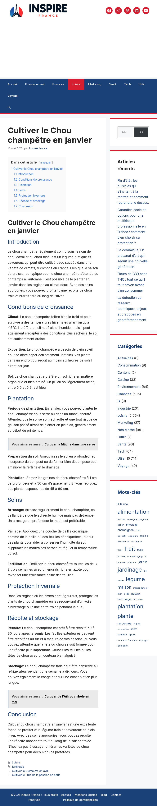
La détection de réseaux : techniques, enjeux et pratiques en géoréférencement (132, 309)
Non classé (126, 430)
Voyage (13, 96)
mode (126, 594)
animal (121, 519)
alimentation (134, 511)
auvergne (132, 519)
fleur (120, 550)
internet (122, 562)
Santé (112, 84)
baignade (143, 519)
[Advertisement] (78, 50)
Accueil (12, 84)
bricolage (131, 524)
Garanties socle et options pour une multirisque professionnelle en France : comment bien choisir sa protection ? (132, 226)
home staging (135, 556)
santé (134, 628)
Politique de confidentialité (80, 800)
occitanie (138, 599)
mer (120, 593)
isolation (132, 562)
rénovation (123, 629)
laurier (121, 580)
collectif (122, 536)
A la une (123, 504)
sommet (122, 634)
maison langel (140, 588)
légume (135, 579)
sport (132, 634)
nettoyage (124, 599)
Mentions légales (86, 795)
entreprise (136, 541)
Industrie (124, 408)
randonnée (125, 623)
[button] (9, 107)
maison (124, 587)
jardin (142, 562)
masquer (45, 162)
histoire (121, 556)
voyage (143, 640)
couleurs (133, 536)
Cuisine (123, 380)
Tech (127, 84)
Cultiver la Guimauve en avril (30, 770)
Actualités (125, 358)
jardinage (18, 766)
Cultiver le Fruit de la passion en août (36, 774)
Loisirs (76, 84)
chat (138, 530)
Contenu (124, 373)
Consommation (129, 365)
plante (125, 616)
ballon (121, 524)
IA (119, 401)
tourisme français (127, 640)
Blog (104, 795)
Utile (141, 84)
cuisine (144, 535)
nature (135, 593)
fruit (129, 548)
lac (145, 571)
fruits (140, 549)
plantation (130, 606)
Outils (122, 437)
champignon (126, 530)
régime (137, 624)
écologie (123, 645)
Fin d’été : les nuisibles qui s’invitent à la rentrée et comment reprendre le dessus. (133, 192)
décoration (123, 541)
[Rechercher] (141, 132)
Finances (58, 84)
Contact (116, 795)
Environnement (35, 84)
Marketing (94, 84)
